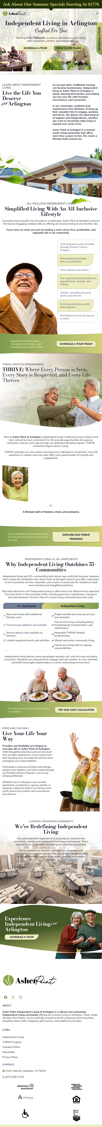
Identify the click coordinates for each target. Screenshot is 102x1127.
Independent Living (13, 1037)
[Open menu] (97, 14)
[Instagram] (20, 997)
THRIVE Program (12, 1042)
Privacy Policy (10, 1057)
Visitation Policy (11, 1047)
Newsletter (8, 1052)
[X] (13, 997)
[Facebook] (5, 997)
